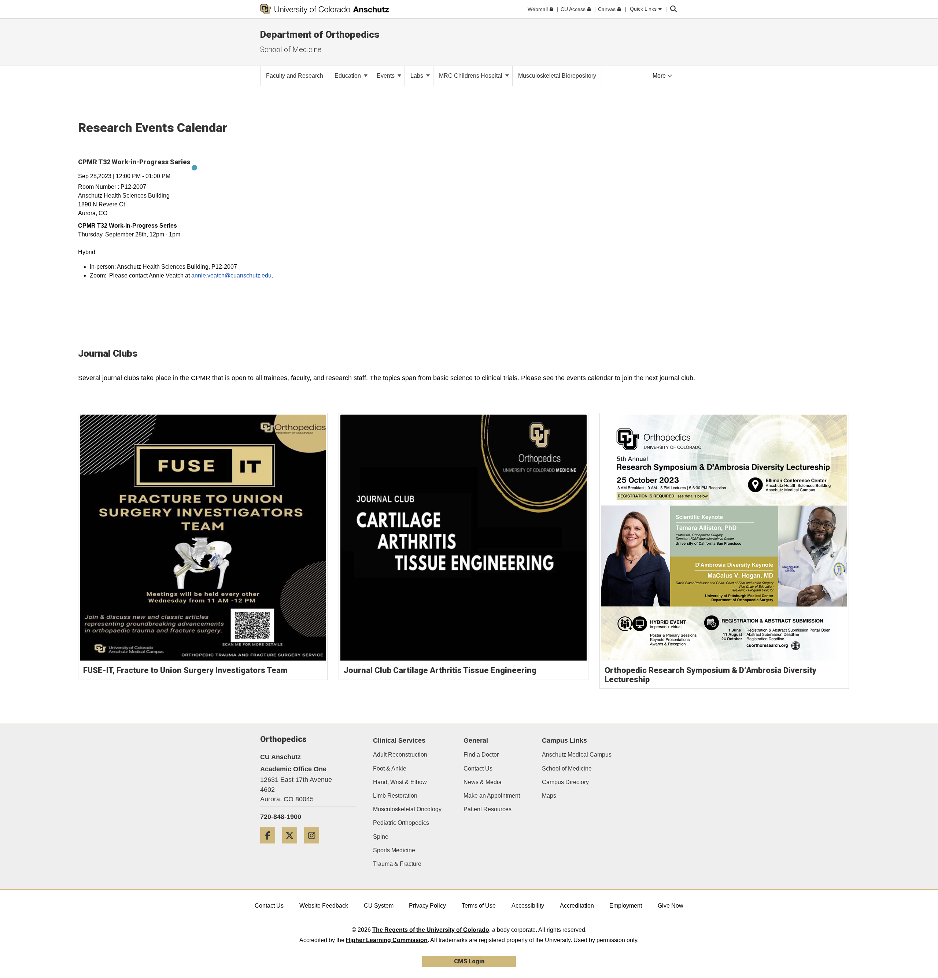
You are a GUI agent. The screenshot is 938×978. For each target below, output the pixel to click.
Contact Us (478, 768)
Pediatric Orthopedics (401, 823)
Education (348, 76)
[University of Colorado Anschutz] (324, 9)
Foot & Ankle (389, 768)
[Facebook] (270, 846)
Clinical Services (399, 740)
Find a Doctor (481, 754)
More (660, 76)
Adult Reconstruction (400, 754)
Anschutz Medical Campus (577, 754)
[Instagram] (314, 846)
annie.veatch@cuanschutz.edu (231, 275)
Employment (625, 905)
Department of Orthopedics (320, 34)
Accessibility (528, 905)
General (476, 740)
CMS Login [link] (469, 961)
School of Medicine (567, 768)
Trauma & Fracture (397, 864)
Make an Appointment (492, 796)
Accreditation (577, 905)
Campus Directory (565, 782)
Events (386, 76)
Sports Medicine (394, 850)
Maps (549, 796)
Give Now (670, 905)
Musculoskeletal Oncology (407, 809)
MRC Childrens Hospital (471, 76)
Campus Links (564, 740)
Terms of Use (479, 905)
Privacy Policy (427, 905)
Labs (417, 76)
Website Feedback (323, 905)
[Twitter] (292, 846)
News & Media (483, 782)
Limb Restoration (395, 796)
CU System (379, 905)
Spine (380, 837)
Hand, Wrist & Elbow (400, 782)
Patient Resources (488, 809)
